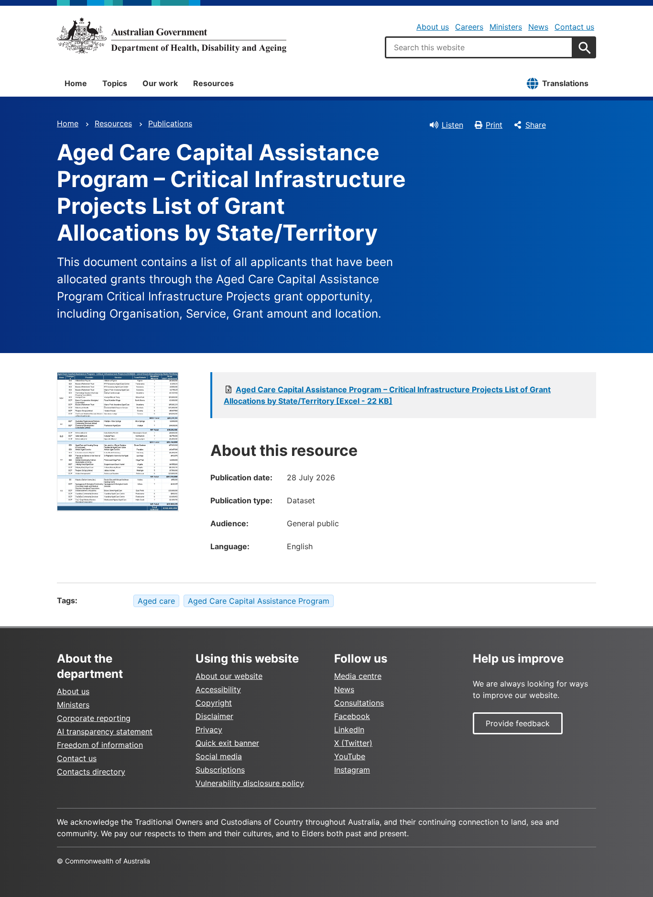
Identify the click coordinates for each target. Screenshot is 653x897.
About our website (229, 676)
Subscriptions (220, 770)
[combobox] (479, 47)
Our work (160, 83)
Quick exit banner (227, 743)
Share (535, 125)
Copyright (214, 703)
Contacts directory (91, 771)
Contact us (574, 27)
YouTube (349, 756)
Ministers (506, 27)
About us (432, 27)
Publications (170, 123)
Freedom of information (100, 745)
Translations (565, 83)
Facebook (352, 716)
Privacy (209, 729)
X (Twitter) (353, 743)
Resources (213, 83)
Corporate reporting (94, 718)
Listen (452, 125)
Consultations (359, 703)
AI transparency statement (104, 731)
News (538, 27)
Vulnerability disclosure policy (250, 783)
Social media (219, 756)
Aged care (156, 601)
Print (494, 125)
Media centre (357, 676)
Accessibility (218, 689)
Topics (114, 83)
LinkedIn (349, 729)
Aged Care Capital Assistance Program (258, 601)
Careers (469, 27)
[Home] (171, 35)
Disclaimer (214, 716)
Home (76, 83)
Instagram (352, 770)
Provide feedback (518, 723)
